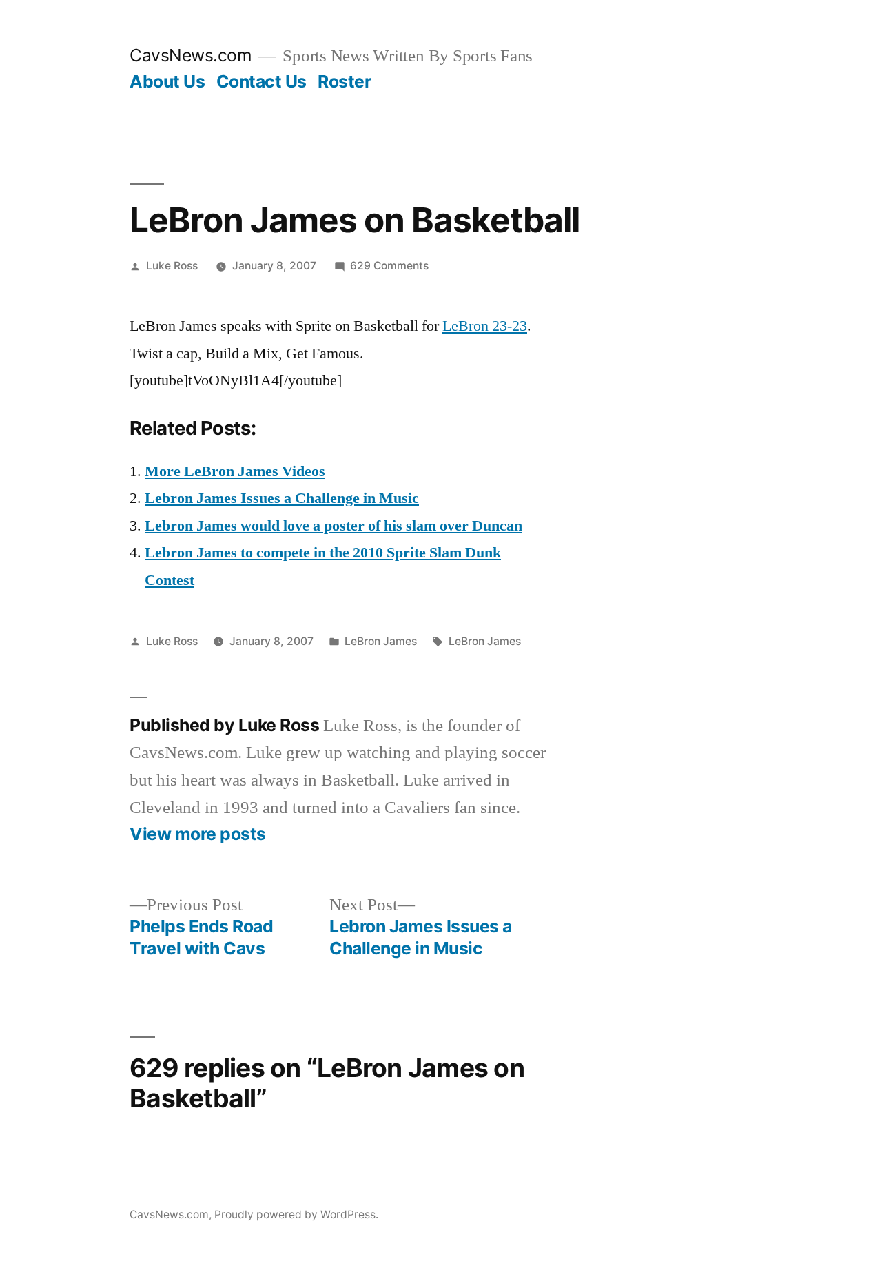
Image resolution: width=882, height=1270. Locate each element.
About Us (167, 81)
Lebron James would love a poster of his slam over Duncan (333, 525)
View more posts (198, 834)
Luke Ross (172, 265)
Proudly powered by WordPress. (296, 1214)
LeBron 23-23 (484, 326)
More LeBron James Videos (235, 471)
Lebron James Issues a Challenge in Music (282, 498)
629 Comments (389, 265)
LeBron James (381, 641)
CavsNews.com (191, 55)
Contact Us (261, 81)
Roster (344, 81)
